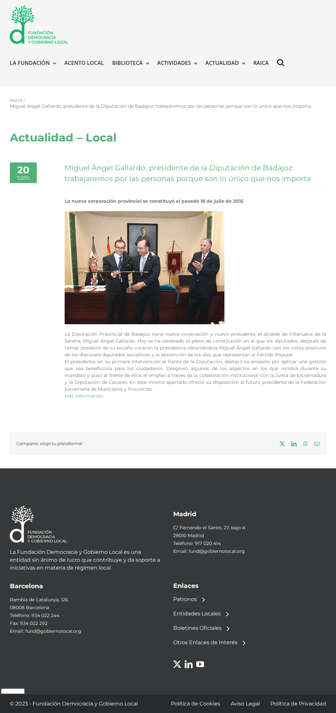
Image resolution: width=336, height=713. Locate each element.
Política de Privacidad (298, 704)
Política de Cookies (195, 704)
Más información (84, 396)
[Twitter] (177, 664)
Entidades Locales (197, 613)
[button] (282, 63)
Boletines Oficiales (197, 628)
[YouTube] (200, 664)
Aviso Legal (245, 704)
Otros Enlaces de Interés (205, 642)
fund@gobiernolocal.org (217, 551)
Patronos (185, 599)
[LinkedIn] (189, 664)
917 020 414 (208, 543)
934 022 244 (45, 615)
